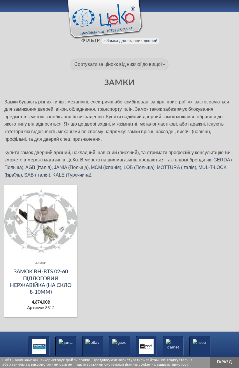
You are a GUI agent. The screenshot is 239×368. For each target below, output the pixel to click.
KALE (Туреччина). (72, 174)
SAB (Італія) (37, 174)
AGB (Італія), (39, 167)
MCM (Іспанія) (106, 167)
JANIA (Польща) (71, 167)
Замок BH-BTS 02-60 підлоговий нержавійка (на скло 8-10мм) (40, 282)
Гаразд (224, 362)
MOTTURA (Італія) (176, 167)
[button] (7, 5)
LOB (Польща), (140, 167)
